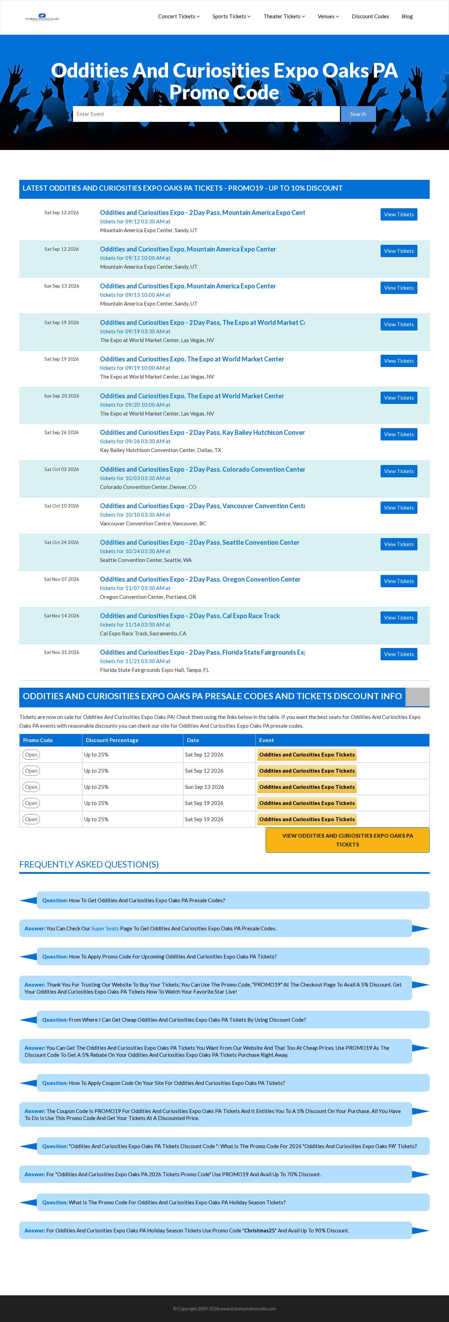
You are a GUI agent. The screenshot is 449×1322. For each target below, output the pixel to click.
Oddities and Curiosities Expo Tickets (307, 754)
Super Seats (105, 928)
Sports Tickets (230, 16)
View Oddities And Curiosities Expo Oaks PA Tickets (347, 839)
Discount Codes (370, 16)
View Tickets (399, 214)
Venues (327, 16)
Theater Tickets (282, 16)
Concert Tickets (177, 16)
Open (31, 754)
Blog (407, 16)
